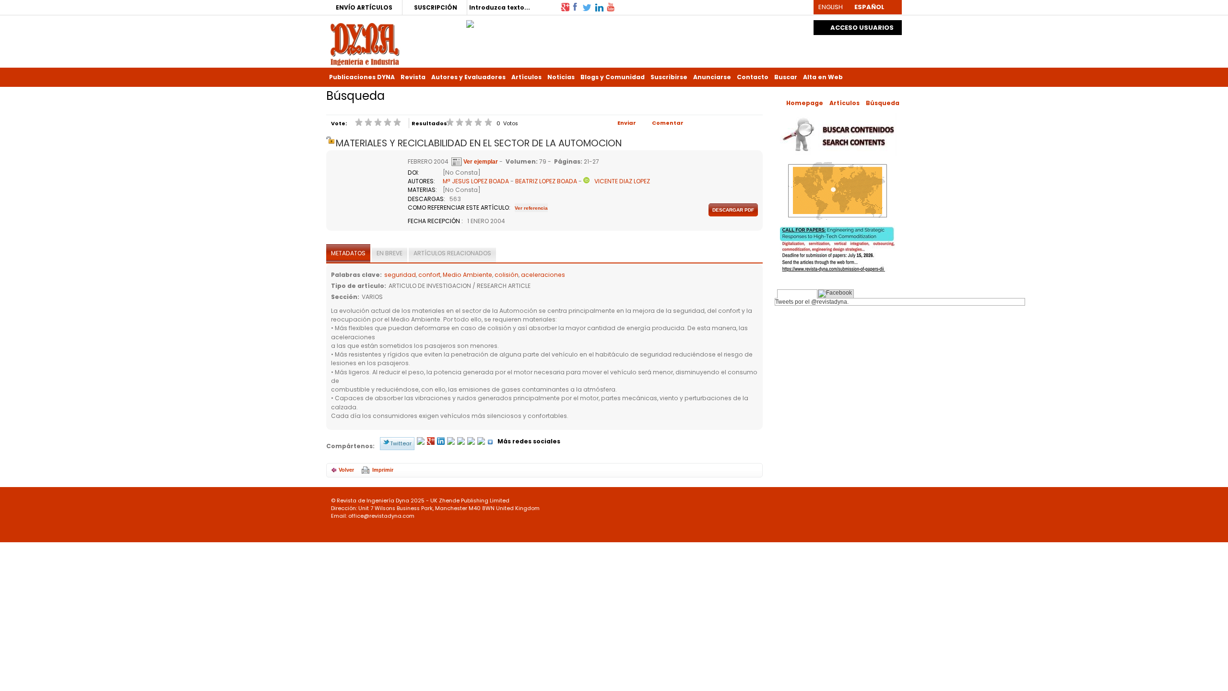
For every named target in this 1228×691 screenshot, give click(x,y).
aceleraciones (543, 275)
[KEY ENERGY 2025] (470, 21)
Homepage (804, 103)
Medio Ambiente (467, 275)
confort (429, 275)
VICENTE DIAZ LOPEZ (622, 181)
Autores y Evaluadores (468, 77)
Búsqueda (882, 103)
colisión (507, 275)
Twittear (401, 443)
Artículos (526, 77)
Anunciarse (712, 77)
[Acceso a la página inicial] (364, 43)
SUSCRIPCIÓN (435, 7)
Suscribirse (668, 77)
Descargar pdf (733, 210)
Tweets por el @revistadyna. (812, 301)
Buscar (785, 77)
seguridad (400, 275)
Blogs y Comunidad (612, 77)
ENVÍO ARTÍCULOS (364, 7)
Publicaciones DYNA (362, 77)
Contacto (752, 77)
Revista (413, 77)
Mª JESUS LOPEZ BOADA (476, 181)
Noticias (561, 77)
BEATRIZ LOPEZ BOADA (546, 181)
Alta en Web (823, 77)
